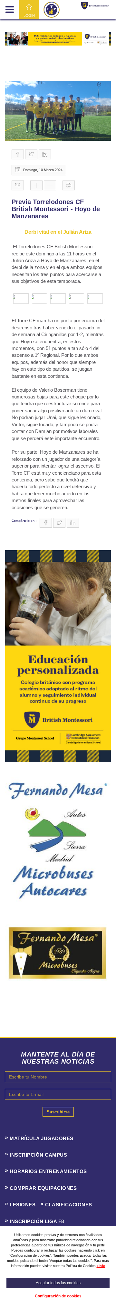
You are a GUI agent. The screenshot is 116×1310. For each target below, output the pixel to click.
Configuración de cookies (58, 1296)
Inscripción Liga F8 (37, 1221)
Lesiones (22, 1204)
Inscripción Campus (38, 1155)
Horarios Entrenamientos (48, 1171)
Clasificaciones (68, 1204)
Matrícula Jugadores (41, 1138)
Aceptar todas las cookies (58, 1283)
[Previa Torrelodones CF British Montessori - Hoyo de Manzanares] (58, 111)
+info (101, 1266)
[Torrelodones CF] (52, 9)
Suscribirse (58, 1111)
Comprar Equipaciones (43, 1188)
